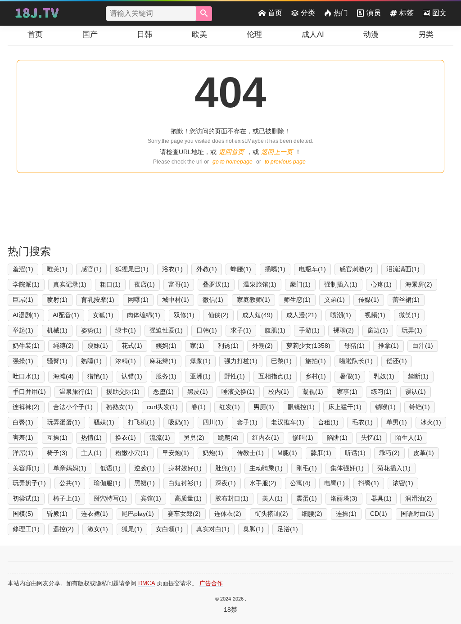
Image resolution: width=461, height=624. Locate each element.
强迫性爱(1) (166, 330)
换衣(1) (125, 437)
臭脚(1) (253, 529)
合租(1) (328, 422)
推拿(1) (388, 345)
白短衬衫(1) (185, 483)
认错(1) (132, 376)
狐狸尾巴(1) (132, 269)
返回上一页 (277, 151)
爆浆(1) (200, 360)
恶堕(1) (163, 391)
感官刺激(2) (356, 269)
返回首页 (231, 151)
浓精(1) (125, 360)
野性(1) (234, 376)
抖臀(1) (368, 483)
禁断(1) (418, 376)
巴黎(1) (281, 360)
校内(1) (278, 391)
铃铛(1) (419, 406)
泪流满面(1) (403, 269)
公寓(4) (300, 483)
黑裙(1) (144, 483)
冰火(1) (430, 422)
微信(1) (213, 299)
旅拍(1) (315, 360)
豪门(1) (300, 284)
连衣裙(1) (94, 513)
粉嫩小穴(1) (132, 452)
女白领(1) (169, 529)
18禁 (230, 609)
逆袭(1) (144, 468)
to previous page (285, 162)
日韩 (144, 34)
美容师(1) (26, 468)
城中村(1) (175, 299)
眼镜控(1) (301, 406)
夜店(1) (144, 284)
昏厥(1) (57, 513)
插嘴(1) (275, 269)
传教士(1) (250, 452)
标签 (406, 13)
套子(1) (247, 422)
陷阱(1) (337, 437)
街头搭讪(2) (271, 513)
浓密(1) (403, 483)
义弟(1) (334, 299)
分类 (308, 13)
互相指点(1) (275, 376)
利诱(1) (228, 345)
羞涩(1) (23, 269)
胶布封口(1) (232, 498)
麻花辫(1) (162, 360)
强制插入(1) (340, 284)
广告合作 (211, 583)
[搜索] (204, 13)
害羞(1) (23, 437)
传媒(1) (368, 299)
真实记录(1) (69, 284)
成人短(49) (257, 315)
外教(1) (206, 269)
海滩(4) (63, 376)
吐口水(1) (26, 376)
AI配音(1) (66, 315)
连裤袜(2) (26, 406)
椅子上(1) (66, 498)
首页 (275, 13)
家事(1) (347, 391)
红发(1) (229, 406)
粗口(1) (110, 284)
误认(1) (415, 391)
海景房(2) (418, 284)
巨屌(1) (23, 299)
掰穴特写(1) (110, 498)
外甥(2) (262, 345)
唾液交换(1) (238, 391)
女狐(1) (103, 315)
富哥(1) (178, 284)
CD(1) (378, 513)
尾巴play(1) (138, 513)
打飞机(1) (141, 422)
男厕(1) (263, 406)
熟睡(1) (91, 360)
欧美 (199, 34)
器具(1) (381, 498)
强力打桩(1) (241, 360)
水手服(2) (262, 483)
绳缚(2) (63, 345)
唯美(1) (57, 269)
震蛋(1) (306, 498)
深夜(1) (225, 483)
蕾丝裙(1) (406, 299)
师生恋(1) (297, 299)
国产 (90, 34)
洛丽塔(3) (343, 498)
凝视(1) (313, 391)
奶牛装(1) (26, 345)
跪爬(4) (228, 437)
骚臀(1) (57, 360)
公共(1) (69, 483)
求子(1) (240, 330)
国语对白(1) (417, 513)
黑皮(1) (197, 391)
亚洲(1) (200, 376)
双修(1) (184, 315)
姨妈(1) (166, 345)
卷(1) (198, 406)
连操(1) (346, 513)
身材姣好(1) (185, 468)
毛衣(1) (362, 422)
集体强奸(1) (347, 468)
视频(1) (375, 315)
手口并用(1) (29, 391)
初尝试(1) (26, 498)
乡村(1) (315, 376)
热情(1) (91, 437)
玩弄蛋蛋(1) (63, 422)
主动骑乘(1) (266, 468)
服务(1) (166, 376)
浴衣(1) (172, 269)
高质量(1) (188, 498)
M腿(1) (287, 452)
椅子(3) (57, 452)
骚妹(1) (104, 422)
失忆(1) (371, 437)
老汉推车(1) (287, 422)
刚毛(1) (306, 468)
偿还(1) (396, 360)
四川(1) (213, 422)
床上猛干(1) (345, 406)
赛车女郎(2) (184, 513)
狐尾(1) (132, 529)
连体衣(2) (227, 513)
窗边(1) (377, 330)
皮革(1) (423, 452)
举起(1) (23, 330)
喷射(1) (57, 299)
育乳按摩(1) (97, 299)
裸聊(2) (343, 330)
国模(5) (23, 513)
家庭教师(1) (253, 299)
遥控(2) (63, 529)
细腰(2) (312, 513)
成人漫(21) (301, 315)
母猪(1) (354, 345)
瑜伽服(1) (107, 483)
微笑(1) (409, 315)
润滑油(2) (418, 498)
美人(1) (272, 498)
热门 (341, 13)
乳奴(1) (384, 376)
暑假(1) (349, 376)
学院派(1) (26, 284)
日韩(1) (206, 330)
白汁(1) (422, 345)
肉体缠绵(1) (143, 315)
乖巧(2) (389, 452)
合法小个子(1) (73, 406)
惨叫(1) (303, 437)
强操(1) (23, 360)
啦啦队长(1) (356, 360)
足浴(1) (287, 529)
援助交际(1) (123, 391)
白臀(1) (23, 422)
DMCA (146, 583)
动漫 (371, 34)
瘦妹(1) (97, 345)
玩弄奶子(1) (29, 483)
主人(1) (91, 452)
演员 (373, 13)
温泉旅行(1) (76, 391)
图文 (439, 13)
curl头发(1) (162, 406)
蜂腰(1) (240, 269)
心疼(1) (381, 284)
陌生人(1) (408, 437)
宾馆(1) (150, 498)
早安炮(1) (175, 452)
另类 (426, 34)
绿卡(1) (125, 330)
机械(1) (57, 330)
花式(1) (132, 345)
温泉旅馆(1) (259, 284)
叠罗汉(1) (216, 284)
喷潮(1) (340, 315)
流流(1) (159, 437)
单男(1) (396, 422)
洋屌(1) (23, 452)
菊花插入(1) (394, 468)
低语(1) (110, 468)
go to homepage (232, 162)
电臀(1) (334, 483)
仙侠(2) (218, 315)
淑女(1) (97, 529)
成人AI (313, 34)
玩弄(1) (412, 330)
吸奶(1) (178, 422)
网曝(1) (138, 299)
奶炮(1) (213, 452)
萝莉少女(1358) (308, 345)
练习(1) (381, 391)
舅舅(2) (194, 437)
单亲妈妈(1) (69, 468)
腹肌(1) (275, 330)
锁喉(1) (385, 406)
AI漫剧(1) (26, 315)
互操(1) (57, 437)
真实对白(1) (213, 529)
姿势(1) (91, 330)
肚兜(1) (225, 468)
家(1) (197, 345)
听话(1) (355, 452)
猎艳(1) (97, 376)
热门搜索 (29, 251)
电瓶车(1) (312, 269)
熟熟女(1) (119, 406)
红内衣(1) (265, 437)
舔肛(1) (321, 452)
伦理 (254, 34)
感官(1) (91, 269)
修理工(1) (26, 529)
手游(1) (309, 330)
